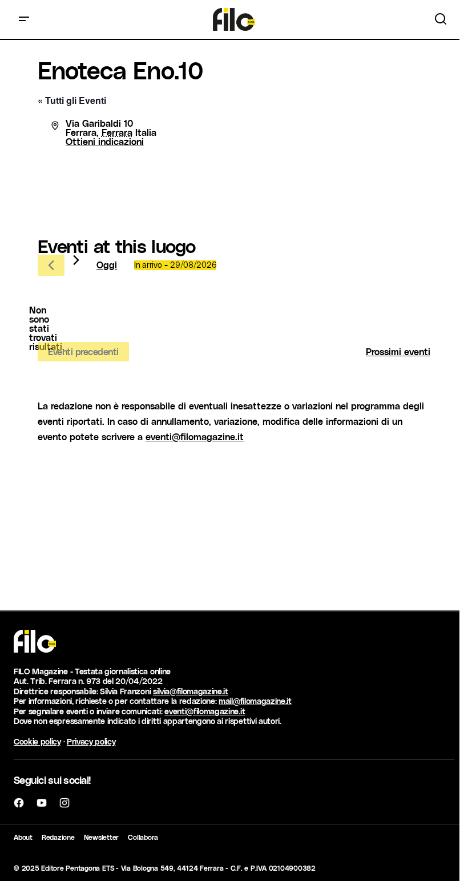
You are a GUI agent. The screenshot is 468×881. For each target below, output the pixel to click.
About (23, 837)
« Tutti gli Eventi (72, 100)
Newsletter (101, 837)
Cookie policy (37, 741)
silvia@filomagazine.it (190, 691)
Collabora (143, 837)
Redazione (58, 837)
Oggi (106, 264)
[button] (24, 19)
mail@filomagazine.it (255, 701)
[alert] (47, 328)
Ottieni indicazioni (105, 141)
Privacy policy (91, 741)
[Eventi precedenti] (51, 265)
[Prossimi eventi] (76, 260)
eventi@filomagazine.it (195, 436)
